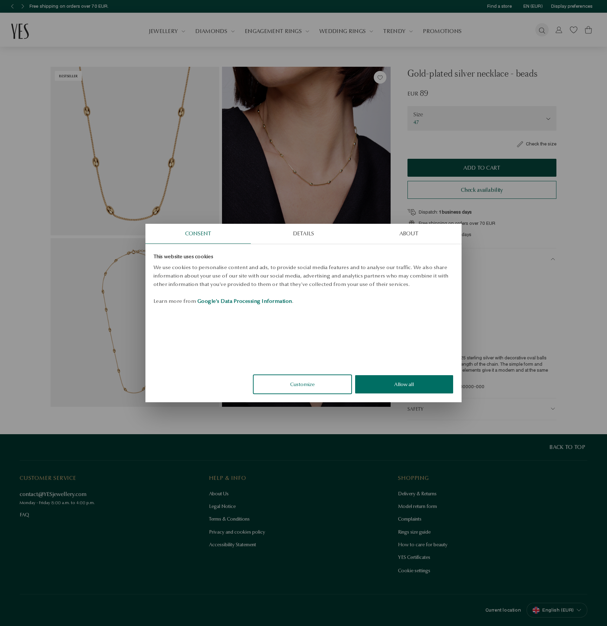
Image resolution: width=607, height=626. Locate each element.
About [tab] (409, 233)
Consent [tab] (198, 233)
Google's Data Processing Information (244, 301)
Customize (302, 384)
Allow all (404, 384)
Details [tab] (303, 233)
